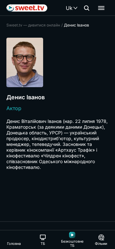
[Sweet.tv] (26, 8)
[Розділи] (101, 8)
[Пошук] (86, 8)
